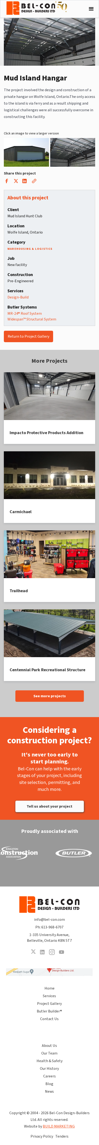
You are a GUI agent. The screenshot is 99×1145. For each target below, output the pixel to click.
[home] (40, 8)
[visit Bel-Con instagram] (52, 952)
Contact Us (49, 1019)
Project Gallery (49, 1003)
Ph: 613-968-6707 (49, 927)
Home (49, 988)
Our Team (49, 1053)
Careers (49, 1076)
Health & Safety (49, 1061)
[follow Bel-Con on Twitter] (33, 952)
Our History (49, 1068)
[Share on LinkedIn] (24, 182)
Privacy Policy (42, 1136)
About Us (49, 1045)
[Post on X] (15, 182)
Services (49, 996)
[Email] (34, 182)
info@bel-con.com (49, 919)
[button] (90, 9)
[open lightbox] (26, 152)
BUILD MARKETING (59, 1126)
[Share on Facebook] (7, 182)
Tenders (61, 1136)
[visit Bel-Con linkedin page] (42, 952)
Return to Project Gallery (28, 336)
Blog (49, 1083)
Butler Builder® (49, 1011)
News (49, 1091)
